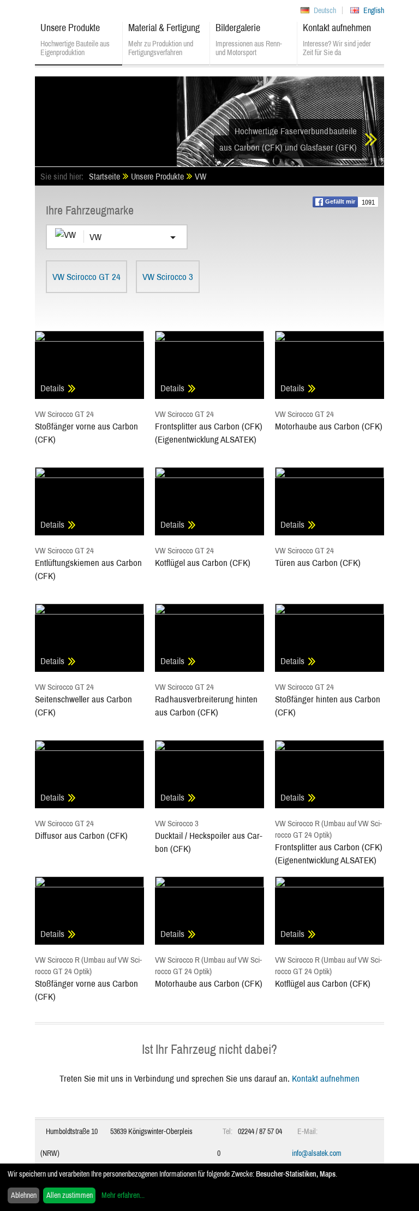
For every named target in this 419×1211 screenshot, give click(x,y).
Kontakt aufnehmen (326, 1078)
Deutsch (325, 10)
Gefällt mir (340, 201)
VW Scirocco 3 (167, 276)
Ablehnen (24, 1195)
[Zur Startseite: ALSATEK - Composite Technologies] (106, 117)
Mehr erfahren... (123, 1195)
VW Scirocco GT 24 (86, 276)
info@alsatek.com (317, 1153)
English (373, 10)
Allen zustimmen (69, 1195)
